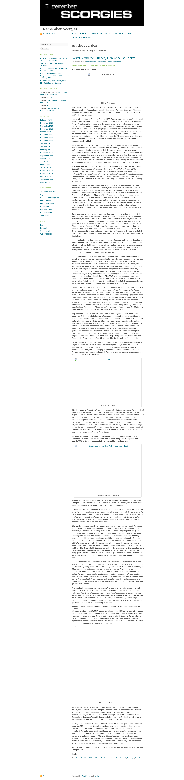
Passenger (130, 758)
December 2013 (46, 138)
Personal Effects (46, 210)
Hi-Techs (97, 758)
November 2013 (46, 141)
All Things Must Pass (48, 192)
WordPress (86, 776)
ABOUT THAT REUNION (81, 38)
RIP (129, 34)
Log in (42, 225)
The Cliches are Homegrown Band (53, 93)
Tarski (96, 776)
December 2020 (46, 123)
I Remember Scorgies (58, 29)
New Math (123, 758)
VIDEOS (122, 34)
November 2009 (46, 153)
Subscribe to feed (49, 33)
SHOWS (103, 34)
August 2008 (45, 182)
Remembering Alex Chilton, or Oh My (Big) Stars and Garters (53, 82)
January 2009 (45, 167)
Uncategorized (91, 61)
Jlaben (109, 61)
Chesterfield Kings (82, 758)
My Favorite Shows (47, 204)
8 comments (117, 61)
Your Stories (101, 61)
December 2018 (46, 129)
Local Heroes (45, 201)
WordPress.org (46, 234)
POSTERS (113, 34)
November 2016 (46, 135)
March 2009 (45, 165)
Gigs (42, 195)
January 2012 (45, 147)
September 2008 (46, 179)
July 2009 (44, 162)
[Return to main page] (92, 25)
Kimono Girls (115, 758)
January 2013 (45, 144)
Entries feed (45, 228)
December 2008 (46, 170)
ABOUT (95, 34)
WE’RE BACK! (84, 34)
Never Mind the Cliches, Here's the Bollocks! (103, 58)
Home (74, 34)
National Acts (45, 207)
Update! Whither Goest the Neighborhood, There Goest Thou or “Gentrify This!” (54, 76)
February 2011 (46, 150)
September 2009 (46, 156)
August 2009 (45, 159)
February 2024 (46, 120)
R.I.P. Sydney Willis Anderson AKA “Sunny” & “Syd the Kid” (53, 59)
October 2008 (45, 176)
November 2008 (46, 174)
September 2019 (46, 126)
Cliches (91, 758)
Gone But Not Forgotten (49, 198)
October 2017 (45, 132)
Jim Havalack (105, 758)
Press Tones (139, 758)
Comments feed (46, 231)
